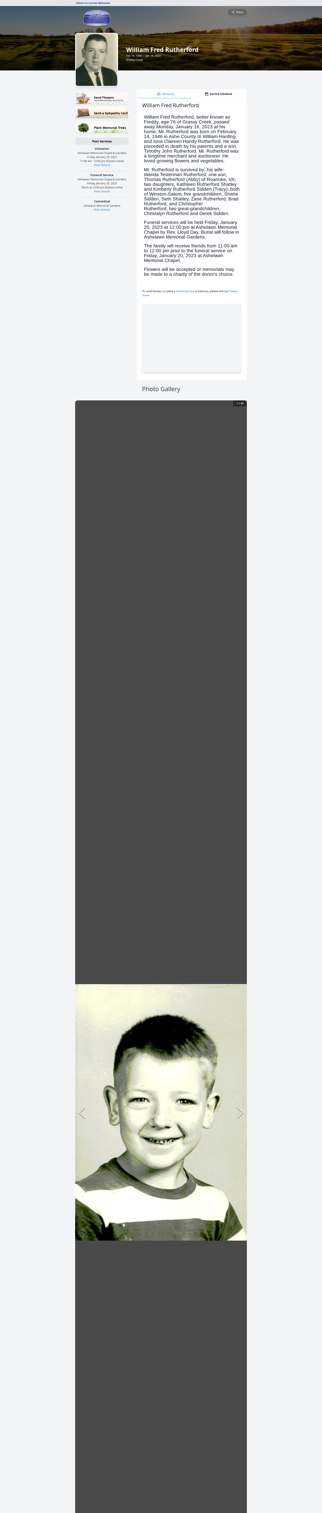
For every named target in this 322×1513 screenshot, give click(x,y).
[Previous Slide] (82, 1112)
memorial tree (185, 291)
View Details (102, 165)
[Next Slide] (240, 1112)
